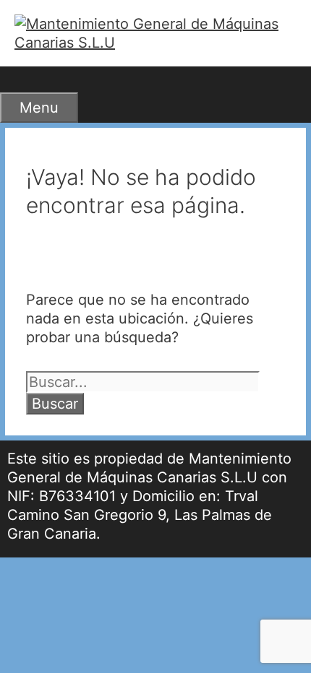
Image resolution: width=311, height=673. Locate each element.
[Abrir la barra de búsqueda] (18, 79)
